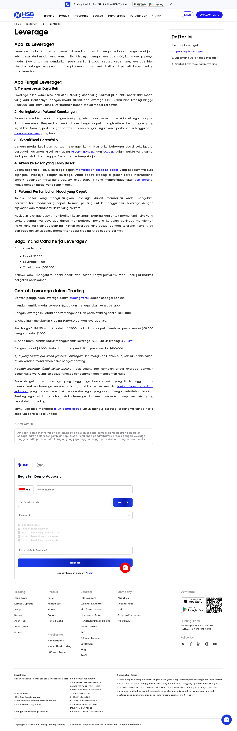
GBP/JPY (126, 341)
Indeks (51, 609)
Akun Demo (21, 626)
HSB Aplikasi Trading (59, 646)
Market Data (55, 621)
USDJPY (76, 151)
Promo (156, 15)
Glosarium (32, 24)
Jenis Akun (20, 598)
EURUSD (88, 151)
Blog (83, 649)
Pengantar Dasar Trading (96, 621)
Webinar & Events (91, 604)
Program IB (124, 621)
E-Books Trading (90, 638)
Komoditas (54, 604)
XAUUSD (108, 151)
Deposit (19, 615)
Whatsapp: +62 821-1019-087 (198, 625)
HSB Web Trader (57, 652)
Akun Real (20, 621)
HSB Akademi (88, 598)
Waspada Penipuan (81, 725)
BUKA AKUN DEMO (209, 15)
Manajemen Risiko (91, 615)
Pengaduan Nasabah (130, 725)
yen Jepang (143, 179)
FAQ (83, 632)
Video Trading (89, 626)
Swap (17, 609)
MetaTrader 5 (56, 641)
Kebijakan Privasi (102, 725)
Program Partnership (130, 615)
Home (17, 24)
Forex (51, 598)
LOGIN (187, 15)
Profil (84, 655)
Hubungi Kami (125, 604)
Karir (120, 609)
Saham (52, 615)
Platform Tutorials (92, 609)
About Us (123, 598)
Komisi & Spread (23, 604)
